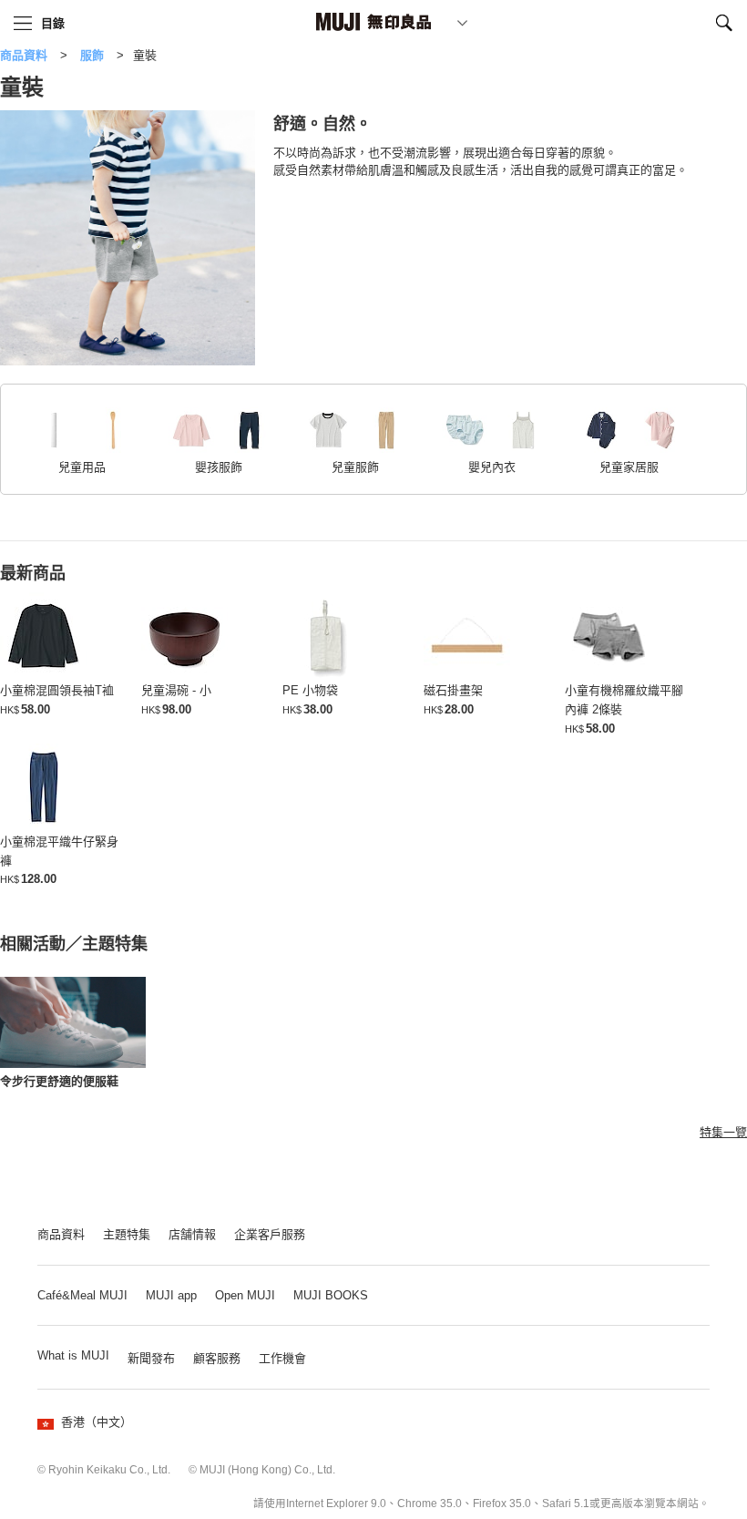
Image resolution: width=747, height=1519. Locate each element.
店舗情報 (192, 1234)
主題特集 (126, 1234)
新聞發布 (151, 1358)
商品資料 (23, 55)
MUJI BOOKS (330, 1295)
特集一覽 (723, 1132)
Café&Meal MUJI (82, 1295)
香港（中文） (96, 1422)
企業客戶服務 (269, 1234)
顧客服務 (216, 1358)
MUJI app (171, 1295)
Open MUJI (245, 1295)
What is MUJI (73, 1355)
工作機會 (282, 1358)
